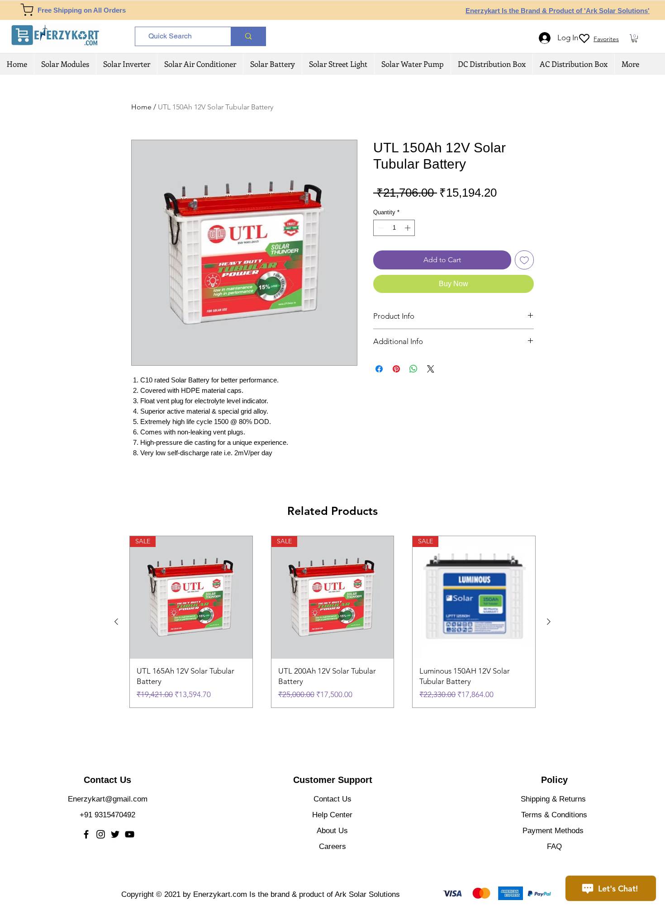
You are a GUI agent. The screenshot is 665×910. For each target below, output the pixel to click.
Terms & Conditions (554, 815)
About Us (332, 830)
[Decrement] (380, 228)
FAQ (554, 846)
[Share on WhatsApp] (413, 368)
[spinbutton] (394, 228)
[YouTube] (129, 834)
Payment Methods (554, 830)
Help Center (332, 815)
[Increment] (408, 228)
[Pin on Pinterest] (396, 368)
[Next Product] (548, 621)
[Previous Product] (116, 621)
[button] (634, 38)
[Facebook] (86, 834)
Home (141, 107)
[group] (332, 621)
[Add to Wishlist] (524, 259)
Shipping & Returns (553, 799)
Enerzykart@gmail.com (107, 799)
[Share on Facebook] (379, 368)
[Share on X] (430, 368)
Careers (332, 846)
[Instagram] (100, 834)
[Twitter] (115, 834)
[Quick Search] (248, 36)
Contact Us (333, 799)
